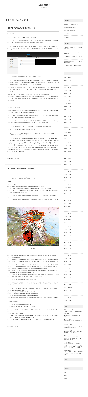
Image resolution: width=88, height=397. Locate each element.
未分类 (12, 158)
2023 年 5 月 (66, 80)
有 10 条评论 (17, 326)
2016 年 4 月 (66, 229)
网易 (73, 309)
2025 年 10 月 (67, 77)
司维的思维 (68, 350)
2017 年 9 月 (66, 209)
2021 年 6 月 (66, 142)
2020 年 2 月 (66, 171)
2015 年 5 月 (66, 235)
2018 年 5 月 (66, 193)
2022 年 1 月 (66, 125)
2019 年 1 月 (66, 184)
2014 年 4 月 (66, 251)
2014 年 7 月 (66, 242)
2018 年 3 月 (66, 200)
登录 (65, 372)
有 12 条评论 (17, 158)
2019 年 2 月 (66, 180)
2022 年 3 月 (66, 122)
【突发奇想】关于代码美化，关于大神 (20, 168)
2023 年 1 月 (66, 93)
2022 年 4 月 (66, 119)
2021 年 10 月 (67, 132)
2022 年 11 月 (67, 100)
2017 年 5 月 (66, 216)
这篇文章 (12, 121)
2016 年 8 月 (66, 226)
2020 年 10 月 (67, 158)
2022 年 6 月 (66, 116)
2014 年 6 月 (66, 245)
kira (20, 33)
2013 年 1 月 (66, 277)
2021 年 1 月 (66, 148)
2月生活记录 (66, 37)
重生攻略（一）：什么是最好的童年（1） (72, 24)
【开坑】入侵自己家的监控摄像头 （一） (21, 28)
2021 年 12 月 (67, 129)
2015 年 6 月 (66, 232)
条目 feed (66, 375)
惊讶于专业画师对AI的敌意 (69, 30)
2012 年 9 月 (66, 290)
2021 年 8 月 (66, 138)
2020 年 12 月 (67, 151)
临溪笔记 (70, 342)
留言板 (46, 11)
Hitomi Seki (48, 392)
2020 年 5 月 (66, 161)
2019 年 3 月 (66, 177)
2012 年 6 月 (66, 300)
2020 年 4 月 (66, 164)
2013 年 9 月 (66, 271)
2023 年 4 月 (66, 84)
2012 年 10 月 (67, 287)
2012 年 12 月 (67, 281)
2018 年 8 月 (66, 190)
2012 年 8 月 (66, 293)
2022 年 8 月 (66, 109)
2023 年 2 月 (66, 90)
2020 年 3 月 (66, 167)
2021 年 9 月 (66, 135)
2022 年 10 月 (67, 103)
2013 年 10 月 (67, 268)
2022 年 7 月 (66, 113)
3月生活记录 (66, 33)
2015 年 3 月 (66, 239)
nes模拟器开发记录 (67, 363)
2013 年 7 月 (66, 274)
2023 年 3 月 (66, 87)
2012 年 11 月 (67, 284)
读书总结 (72, 363)
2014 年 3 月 (66, 255)
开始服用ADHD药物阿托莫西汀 (70, 27)
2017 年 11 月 (67, 203)
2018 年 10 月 (67, 187)
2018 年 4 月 (66, 197)
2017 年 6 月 (66, 213)
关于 (41, 11)
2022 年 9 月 (66, 106)
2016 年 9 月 (66, 222)
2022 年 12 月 (67, 96)
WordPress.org (67, 382)
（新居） (71, 324)
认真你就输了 (44, 4)
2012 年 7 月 (66, 297)
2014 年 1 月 (66, 261)
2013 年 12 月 (67, 264)
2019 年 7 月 (66, 174)
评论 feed (66, 378)
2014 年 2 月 (66, 258)
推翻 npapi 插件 (21, 94)
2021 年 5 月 (66, 145)
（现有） (70, 319)
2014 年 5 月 (66, 248)
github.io (69, 309)
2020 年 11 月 (67, 155)
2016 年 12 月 (67, 219)
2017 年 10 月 (67, 206)
